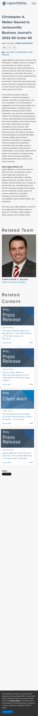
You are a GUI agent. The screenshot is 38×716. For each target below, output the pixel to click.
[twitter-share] (14, 48)
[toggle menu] (34, 3)
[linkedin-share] (4, 48)
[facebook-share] (9, 48)
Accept (7, 712)
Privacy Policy (15, 701)
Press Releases (24, 43)
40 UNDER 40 (7, 474)
